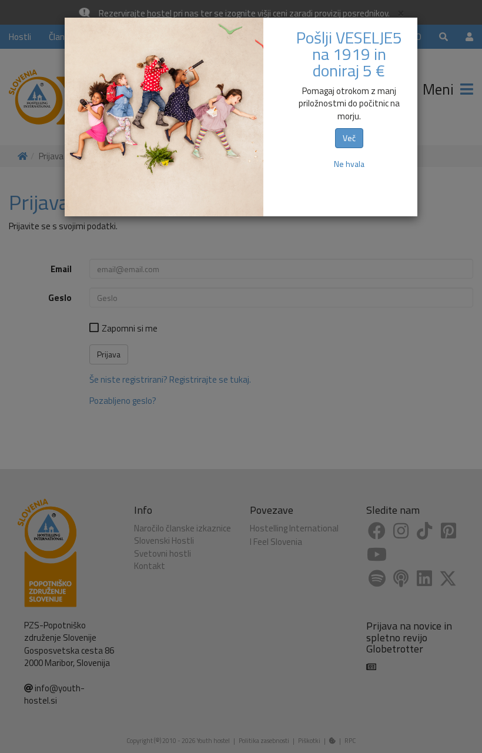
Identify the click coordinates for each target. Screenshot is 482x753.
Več (349, 138)
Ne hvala (349, 164)
